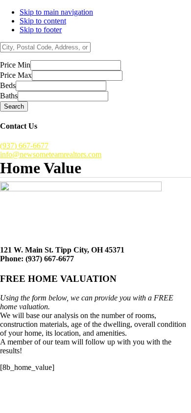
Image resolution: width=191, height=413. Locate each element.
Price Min (15, 65)
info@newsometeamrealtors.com (50, 154)
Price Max (16, 75)
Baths (9, 96)
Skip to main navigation (56, 12)
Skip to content (43, 21)
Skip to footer (41, 29)
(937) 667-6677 (24, 145)
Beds (8, 85)
